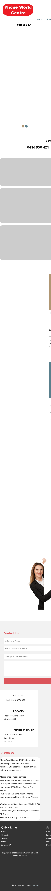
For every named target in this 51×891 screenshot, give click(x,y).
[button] (3, 77)
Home (39, 19)
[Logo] (18, 10)
